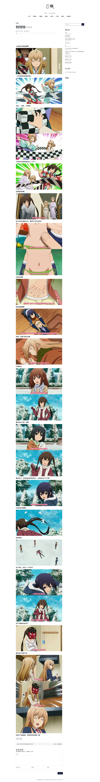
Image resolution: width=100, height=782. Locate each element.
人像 (78, 83)
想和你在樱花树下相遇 (70, 39)
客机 (66, 88)
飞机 (75, 100)
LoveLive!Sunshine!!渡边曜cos (71, 48)
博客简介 (35, 16)
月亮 (83, 88)
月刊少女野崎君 (69, 90)
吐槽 (17, 738)
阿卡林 (81, 98)
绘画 (78, 95)
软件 (78, 98)
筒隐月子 (67, 95)
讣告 (66, 32)
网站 (48, 767)
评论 (17, 754)
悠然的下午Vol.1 (68, 59)
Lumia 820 (74, 81)
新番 (21, 738)
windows (67, 83)
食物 (78, 100)
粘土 (71, 95)
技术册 (51, 16)
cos (66, 81)
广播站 (57, 16)
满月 (80, 90)
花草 (66, 98)
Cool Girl (67, 42)
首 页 (29, 16)
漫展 (66, 93)
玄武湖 (72, 93)
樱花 (77, 90)
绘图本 (46, 16)
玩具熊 (76, 93)
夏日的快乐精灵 (68, 62)
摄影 (73, 88)
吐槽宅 (17, 23)
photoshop (80, 81)
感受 (70, 88)
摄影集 (40, 16)
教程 (76, 88)
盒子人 (80, 93)
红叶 (75, 95)
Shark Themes (60, 779)
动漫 (81, 83)
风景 (72, 100)
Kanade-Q (27, 31)
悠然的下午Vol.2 (68, 56)
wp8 (71, 83)
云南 (75, 83)
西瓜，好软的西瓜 (58, 744)
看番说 (62, 16)
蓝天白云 (70, 98)
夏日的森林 (67, 35)
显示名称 (18, 767)
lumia (70, 81)
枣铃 (74, 90)
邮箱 (33, 767)
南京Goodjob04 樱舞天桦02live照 (25, 744)
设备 (75, 98)
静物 (69, 100)
